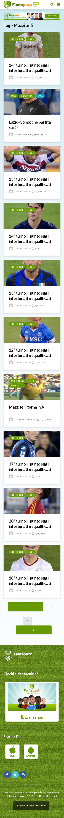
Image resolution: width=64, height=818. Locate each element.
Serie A (31, 39)
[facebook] (7, 774)
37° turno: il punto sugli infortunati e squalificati (30, 467)
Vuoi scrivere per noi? (33, 805)
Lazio (40, 96)
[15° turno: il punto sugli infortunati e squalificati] (32, 158)
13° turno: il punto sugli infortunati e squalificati (30, 296)
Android (31, 755)
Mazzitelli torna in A (26, 407)
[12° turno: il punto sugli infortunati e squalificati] (32, 329)
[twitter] (15, 774)
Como (13, 96)
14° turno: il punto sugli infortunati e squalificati (30, 68)
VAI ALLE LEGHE (33, 718)
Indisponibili (17, 39)
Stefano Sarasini (22, 77)
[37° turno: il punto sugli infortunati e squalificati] (32, 443)
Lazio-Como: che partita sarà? (30, 125)
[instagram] (23, 774)
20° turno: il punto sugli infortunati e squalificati (30, 524)
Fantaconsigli (27, 96)
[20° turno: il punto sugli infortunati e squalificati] (32, 500)
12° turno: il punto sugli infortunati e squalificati (30, 353)
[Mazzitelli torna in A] (32, 386)
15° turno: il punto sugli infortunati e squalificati (30, 182)
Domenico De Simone (25, 419)
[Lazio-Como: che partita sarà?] (32, 101)
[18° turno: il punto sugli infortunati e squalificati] (32, 557)
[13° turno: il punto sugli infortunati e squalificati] (32, 272)
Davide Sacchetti (22, 134)
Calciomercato (18, 381)
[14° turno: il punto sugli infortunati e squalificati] (32, 44)
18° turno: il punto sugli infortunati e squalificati (30, 581)
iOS (12, 755)
